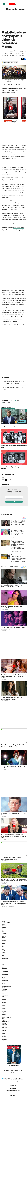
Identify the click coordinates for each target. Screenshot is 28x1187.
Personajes (4, 1036)
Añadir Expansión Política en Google (11, 62)
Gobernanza (4, 998)
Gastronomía (4, 1032)
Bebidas (3, 1033)
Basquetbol (4, 1023)
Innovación (4, 1002)
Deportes (3, 976)
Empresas (3, 921)
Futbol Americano (5, 1021)
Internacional (4, 925)
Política (18, 400)
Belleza (3, 956)
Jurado (3, 1041)
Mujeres (3, 931)
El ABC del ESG (4, 1004)
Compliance (13, 1088)
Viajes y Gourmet (5, 958)
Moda (3, 955)
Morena (12, 400)
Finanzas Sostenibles (6, 1001)
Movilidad (4, 999)
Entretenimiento (5, 974)
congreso (22, 9)
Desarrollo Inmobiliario (6, 986)
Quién (3, 949)
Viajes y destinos (5, 1035)
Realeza (3, 952)
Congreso (4, 940)
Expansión (4, 920)
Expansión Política (9, 478)
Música (3, 979)
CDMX (3, 942)
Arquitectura (4, 989)
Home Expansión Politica (6, 922)
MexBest (4, 1030)
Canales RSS (13, 1093)
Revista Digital (4, 1027)
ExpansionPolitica (17, 1072)
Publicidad (13, 1086)
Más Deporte (4, 1024)
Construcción (4, 984)
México (4, 30)
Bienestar (3, 1038)
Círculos (3, 954)
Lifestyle (3, 1026)
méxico (14, 9)
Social (3, 996)
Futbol (3, 1018)
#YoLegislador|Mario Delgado (9, 426)
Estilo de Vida (4, 1039)
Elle (3, 962)
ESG (2, 930)
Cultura (3, 959)
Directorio (13, 1095)
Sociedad (3, 946)
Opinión (3, 945)
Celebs (3, 967)
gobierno (8, 9)
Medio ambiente (5, 995)
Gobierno (3, 937)
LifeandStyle (4, 933)
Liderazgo (4, 1011)
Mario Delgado (6, 402)
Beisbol (3, 1020)
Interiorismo (4, 990)
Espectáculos (4, 951)
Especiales (4, 1014)
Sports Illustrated (6, 1017)
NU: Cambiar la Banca (14, 1065)
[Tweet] (22, 59)
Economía (3, 924)
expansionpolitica (14, 1072)
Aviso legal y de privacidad (13, 1090)
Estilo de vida (4, 968)
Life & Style (5, 971)
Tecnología (4, 927)
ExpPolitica (11, 1072)
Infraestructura (4, 987)
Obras (3, 928)
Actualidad (4, 1010)
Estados (3, 943)
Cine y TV (3, 977)
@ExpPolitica (16, 84)
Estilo (3, 973)
